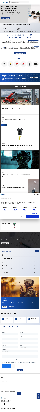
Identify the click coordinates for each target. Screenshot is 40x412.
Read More (4, 306)
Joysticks (29, 68)
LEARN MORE (4, 18)
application (13, 47)
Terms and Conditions (11, 408)
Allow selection (20, 216)
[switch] (15, 209)
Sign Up (19, 393)
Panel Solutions (36, 68)
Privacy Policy (3, 408)
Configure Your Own (5, 243)
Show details (34, 213)
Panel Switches (4, 68)
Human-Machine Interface (33, 40)
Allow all (32, 216)
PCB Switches (10, 68)
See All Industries (11, 306)
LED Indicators (23, 68)
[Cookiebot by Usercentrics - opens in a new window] (34, 194)
